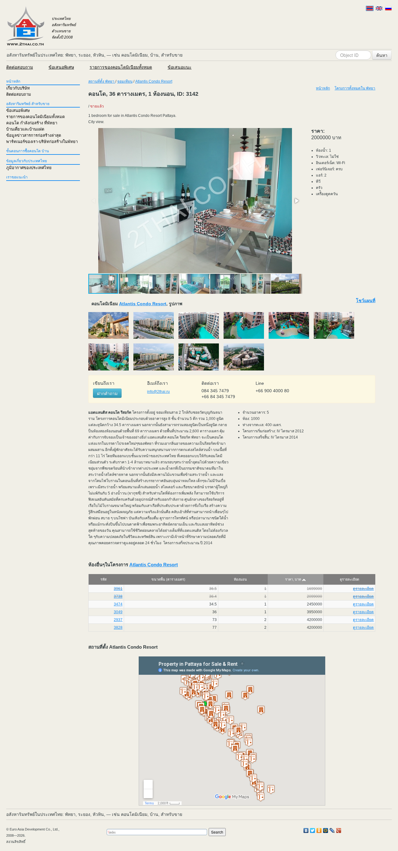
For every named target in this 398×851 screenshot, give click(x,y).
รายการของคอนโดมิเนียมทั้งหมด (121, 67)
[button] (296, 201)
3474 (118, 604)
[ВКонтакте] (306, 830)
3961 (118, 588)
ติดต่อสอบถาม (19, 67)
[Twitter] (312, 830)
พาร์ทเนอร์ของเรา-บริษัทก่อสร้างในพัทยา (42, 141)
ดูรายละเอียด (363, 588)
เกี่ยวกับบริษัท (18, 88)
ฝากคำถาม (107, 393)
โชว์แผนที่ (365, 300)
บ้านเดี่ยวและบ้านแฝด (25, 129)
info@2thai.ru (158, 391)
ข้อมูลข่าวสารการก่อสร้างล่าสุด (33, 135)
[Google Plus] (339, 830)
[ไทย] (369, 8)
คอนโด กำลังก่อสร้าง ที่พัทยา (31, 123)
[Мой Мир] (325, 830)
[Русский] (388, 8)
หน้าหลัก (13, 81)
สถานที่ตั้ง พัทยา (101, 81)
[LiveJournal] (332, 830)
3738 (118, 596)
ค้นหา (381, 55)
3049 (118, 612)
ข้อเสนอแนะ (180, 67)
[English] (379, 8)
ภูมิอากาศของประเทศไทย (29, 167)
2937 (118, 620)
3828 (118, 627)
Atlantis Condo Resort (153, 81)
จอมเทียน (124, 81)
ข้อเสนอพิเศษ (61, 67)
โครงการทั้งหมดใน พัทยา (355, 88)
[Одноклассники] (319, 830)
